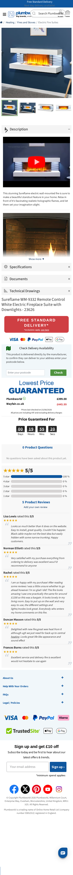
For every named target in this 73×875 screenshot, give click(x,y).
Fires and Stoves (26, 22)
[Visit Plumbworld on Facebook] (14, 789)
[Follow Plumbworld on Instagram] (59, 789)
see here (45, 330)
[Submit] (34, 13)
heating (15, 637)
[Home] (1, 22)
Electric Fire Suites (48, 22)
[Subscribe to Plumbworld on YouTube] (48, 789)
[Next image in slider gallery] (6, 130)
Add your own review (35, 507)
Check (58, 372)
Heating (10, 22)
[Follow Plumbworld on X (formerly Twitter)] (25, 789)
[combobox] (48, 13)
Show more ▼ (37, 259)
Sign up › (58, 767)
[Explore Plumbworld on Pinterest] (36, 789)
